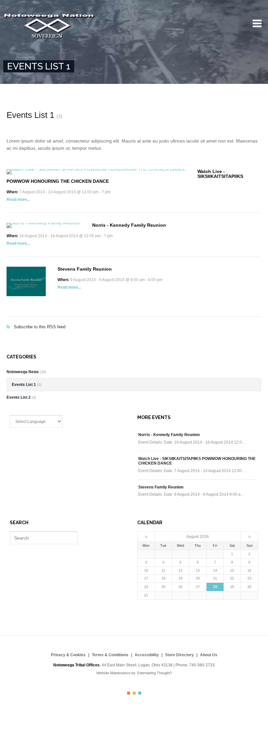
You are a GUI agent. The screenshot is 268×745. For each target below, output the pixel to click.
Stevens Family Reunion (85, 269)
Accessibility (147, 655)
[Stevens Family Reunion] (26, 281)
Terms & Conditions (110, 655)
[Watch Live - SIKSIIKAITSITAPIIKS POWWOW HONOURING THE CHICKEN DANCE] (96, 171)
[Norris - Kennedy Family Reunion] (43, 225)
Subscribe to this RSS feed (134, 319)
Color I (128, 693)
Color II (134, 693)
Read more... (18, 199)
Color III (139, 693)
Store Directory (179, 655)
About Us (208, 655)
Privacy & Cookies (68, 655)
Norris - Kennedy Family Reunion (129, 225)
